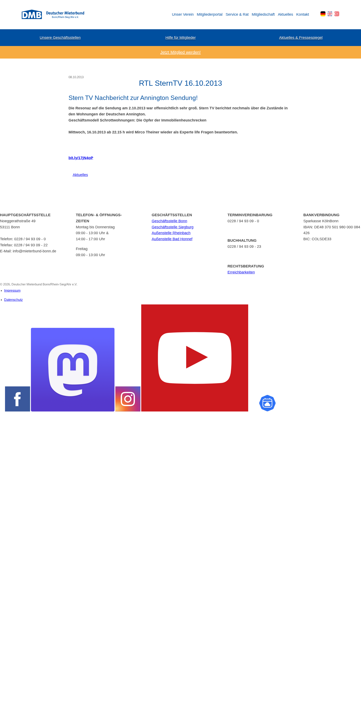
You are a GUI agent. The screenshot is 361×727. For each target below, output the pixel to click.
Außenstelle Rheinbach (171, 233)
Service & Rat (237, 14)
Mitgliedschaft (263, 14)
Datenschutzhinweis (14, 725)
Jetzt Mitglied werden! (180, 52)
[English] (329, 13)
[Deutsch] (322, 13)
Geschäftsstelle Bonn (169, 221)
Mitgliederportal (209, 14)
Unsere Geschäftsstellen (60, 38)
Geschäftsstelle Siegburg (172, 227)
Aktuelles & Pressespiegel (301, 38)
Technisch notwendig (7, 583)
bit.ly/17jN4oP (81, 158)
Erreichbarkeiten (241, 272)
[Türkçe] (336, 13)
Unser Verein (183, 14)
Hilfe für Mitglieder (180, 38)
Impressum (12, 290)
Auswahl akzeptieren (8, 708)
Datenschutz (13, 300)
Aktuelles (285, 14)
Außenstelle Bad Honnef (172, 239)
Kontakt (302, 14)
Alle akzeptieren (8, 715)
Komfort (5, 632)
